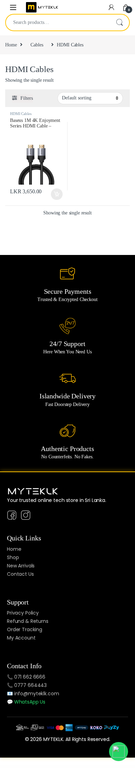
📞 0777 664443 (27, 685)
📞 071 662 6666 (26, 676)
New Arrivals (21, 565)
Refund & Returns (27, 621)
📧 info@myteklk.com (33, 693)
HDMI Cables (20, 114)
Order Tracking (24, 629)
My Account (21, 637)
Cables (36, 44)
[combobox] (58, 22)
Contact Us (20, 574)
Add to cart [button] (57, 194)
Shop (13, 557)
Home (11, 44)
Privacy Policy (23, 612)
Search (119, 22)
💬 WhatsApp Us (26, 701)
